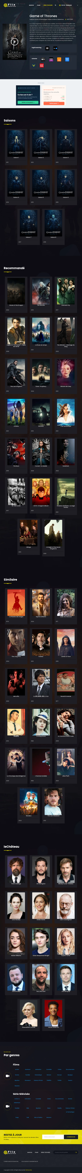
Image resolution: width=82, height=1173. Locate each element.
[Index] (10, 5)
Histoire (49, 1075)
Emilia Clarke (41, 920)
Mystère (17, 1080)
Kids (28, 1108)
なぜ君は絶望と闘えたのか (41, 696)
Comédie (49, 1069)
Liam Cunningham (66, 920)
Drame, (50, 19)
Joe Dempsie (66, 991)
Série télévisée (48, 5)
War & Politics (38, 1117)
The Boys (16, 466)
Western (17, 1086)
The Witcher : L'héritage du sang (65, 345)
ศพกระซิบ (16, 696)
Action (17, 1069)
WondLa (28, 816)
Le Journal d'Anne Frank (66, 736)
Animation (38, 1069)
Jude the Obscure (66, 617)
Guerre (70, 1080)
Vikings (28, 547)
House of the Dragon (16, 305)
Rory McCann (41, 991)
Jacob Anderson (53, 1027)
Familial (27, 1075)
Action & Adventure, (58, 19)
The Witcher (41, 305)
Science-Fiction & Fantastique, (38, 19)
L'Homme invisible (41, 776)
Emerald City (66, 305)
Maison (31, 5)
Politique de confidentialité (30, 1161)
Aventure (27, 1069)
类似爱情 (16, 736)
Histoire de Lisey (65, 386)
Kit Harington (41, 884)
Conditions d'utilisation (11, 1161)
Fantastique (38, 1075)
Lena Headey (16, 920)
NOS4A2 (41, 426)
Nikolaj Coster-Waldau (65, 884)
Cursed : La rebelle (41, 466)
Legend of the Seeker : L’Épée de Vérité (16, 345)
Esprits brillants (41, 617)
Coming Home (41, 736)
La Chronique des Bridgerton (16, 776)
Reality (60, 1108)
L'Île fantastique (66, 426)
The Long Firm (16, 656)
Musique (70, 1075)
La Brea (16, 426)
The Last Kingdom (16, 386)
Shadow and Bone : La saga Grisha (66, 506)
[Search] (56, 5)
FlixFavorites (28, 1170)
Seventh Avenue (66, 696)
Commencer (71, 1137)
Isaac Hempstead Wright (41, 955)
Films (38, 5)
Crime (59, 1069)
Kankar (41, 656)
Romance (28, 1080)
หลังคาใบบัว (65, 776)
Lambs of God (65, 656)
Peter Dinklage (16, 884)
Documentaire (70, 1069)
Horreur (59, 1075)
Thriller (59, 1080)
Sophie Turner (65, 955)
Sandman (66, 466)
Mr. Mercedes (16, 506)
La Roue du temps (41, 345)
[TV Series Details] (16, 291)
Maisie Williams (16, 955)
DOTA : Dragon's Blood (41, 506)
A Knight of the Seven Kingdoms (53, 548)
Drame (17, 1075)
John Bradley (16, 991)
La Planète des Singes (16, 617)
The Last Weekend (53, 816)
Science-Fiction (38, 1080)
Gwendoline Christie (28, 1027)
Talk (27, 1117)
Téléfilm (49, 1080)
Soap (17, 1117)
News (48, 1108)
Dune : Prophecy (41, 386)
